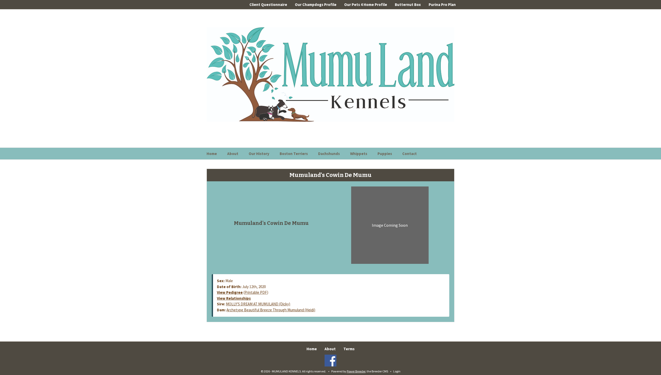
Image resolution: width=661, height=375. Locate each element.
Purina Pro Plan (442, 4)
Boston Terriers (294, 153)
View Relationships (234, 298)
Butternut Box (408, 4)
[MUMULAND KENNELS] (330, 74)
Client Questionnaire (268, 4)
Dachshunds (329, 153)
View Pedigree (230, 292)
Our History (259, 153)
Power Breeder (356, 371)
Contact (409, 153)
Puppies (384, 153)
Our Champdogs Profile (315, 4)
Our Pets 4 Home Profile (365, 4)
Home (212, 153)
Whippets (358, 153)
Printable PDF (256, 292)
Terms (349, 348)
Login (396, 371)
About (232, 153)
